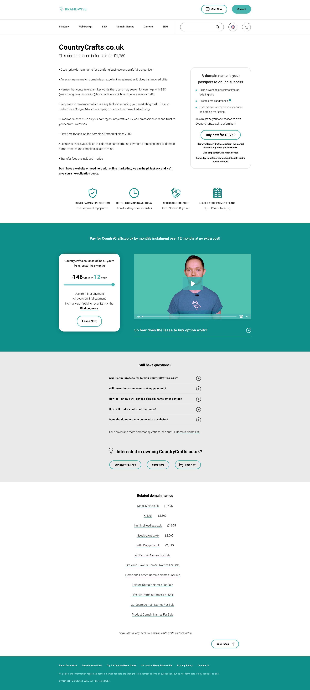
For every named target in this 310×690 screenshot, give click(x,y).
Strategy (64, 26)
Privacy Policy (185, 665)
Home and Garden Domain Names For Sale (152, 575)
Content (148, 26)
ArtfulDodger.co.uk (148, 545)
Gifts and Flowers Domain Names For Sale (152, 565)
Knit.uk (148, 515)
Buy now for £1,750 (220, 135)
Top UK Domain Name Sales (121, 665)
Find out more (89, 308)
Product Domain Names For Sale (152, 614)
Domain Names (125, 26)
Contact (241, 9)
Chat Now (216, 9)
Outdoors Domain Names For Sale (152, 604)
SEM (165, 26)
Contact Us (158, 464)
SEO (104, 26)
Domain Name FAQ (188, 432)
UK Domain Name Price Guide (156, 665)
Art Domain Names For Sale (152, 555)
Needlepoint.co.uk (148, 535)
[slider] (189, 316)
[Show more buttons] (248, 316)
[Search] (217, 28)
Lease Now (89, 321)
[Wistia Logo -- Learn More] (241, 316)
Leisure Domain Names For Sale (152, 584)
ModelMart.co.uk (148, 505)
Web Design (85, 26)
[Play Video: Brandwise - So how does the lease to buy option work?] (193, 283)
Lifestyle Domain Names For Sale (153, 594)
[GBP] (233, 27)
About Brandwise (68, 665)
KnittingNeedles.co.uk (148, 525)
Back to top (223, 644)
